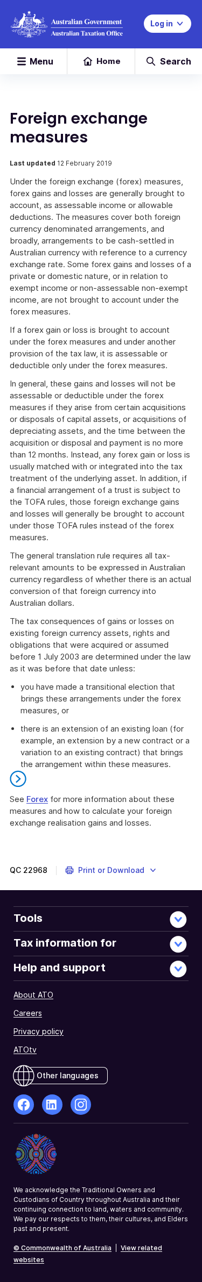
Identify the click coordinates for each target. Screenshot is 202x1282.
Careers (27, 1013)
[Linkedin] (52, 1104)
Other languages (68, 1075)
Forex (37, 799)
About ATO (33, 994)
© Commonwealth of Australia (62, 1248)
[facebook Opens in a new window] (23, 1104)
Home (108, 61)
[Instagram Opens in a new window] (81, 1104)
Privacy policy (38, 1031)
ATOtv (25, 1049)
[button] (111, 870)
